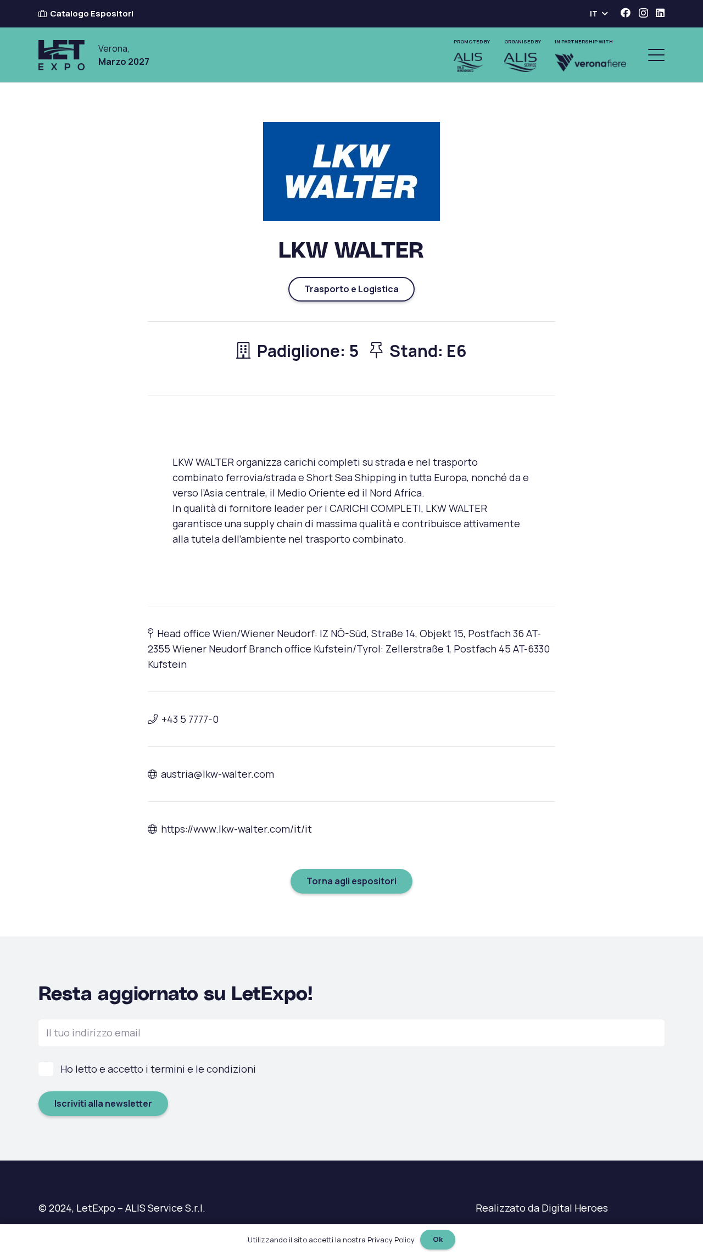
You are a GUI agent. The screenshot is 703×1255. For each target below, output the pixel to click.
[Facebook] (626, 13)
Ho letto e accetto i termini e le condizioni (158, 1068)
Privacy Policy (391, 1240)
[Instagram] (643, 13)
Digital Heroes (575, 1207)
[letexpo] (61, 55)
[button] (598, 13)
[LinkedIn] (660, 13)
